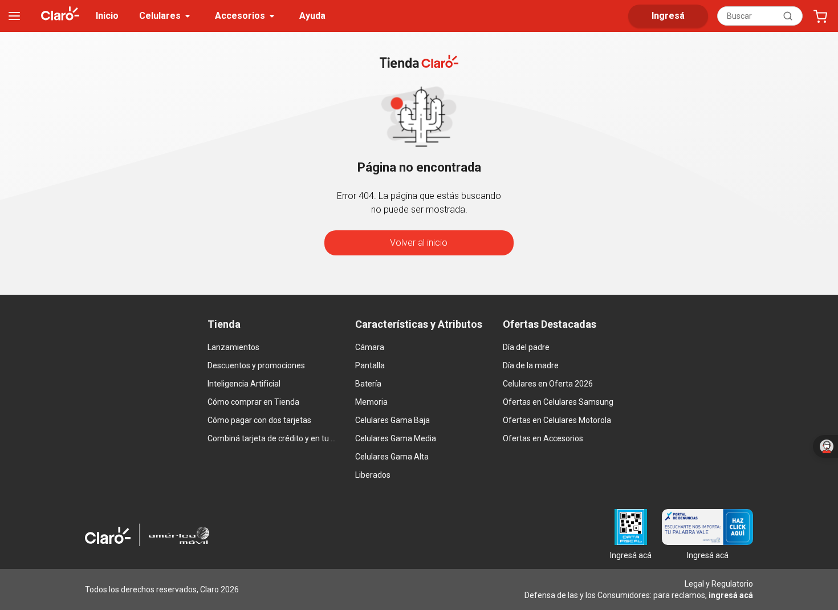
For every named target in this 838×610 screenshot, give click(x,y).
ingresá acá (731, 595)
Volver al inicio (419, 242)
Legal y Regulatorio (719, 583)
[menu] (14, 16)
